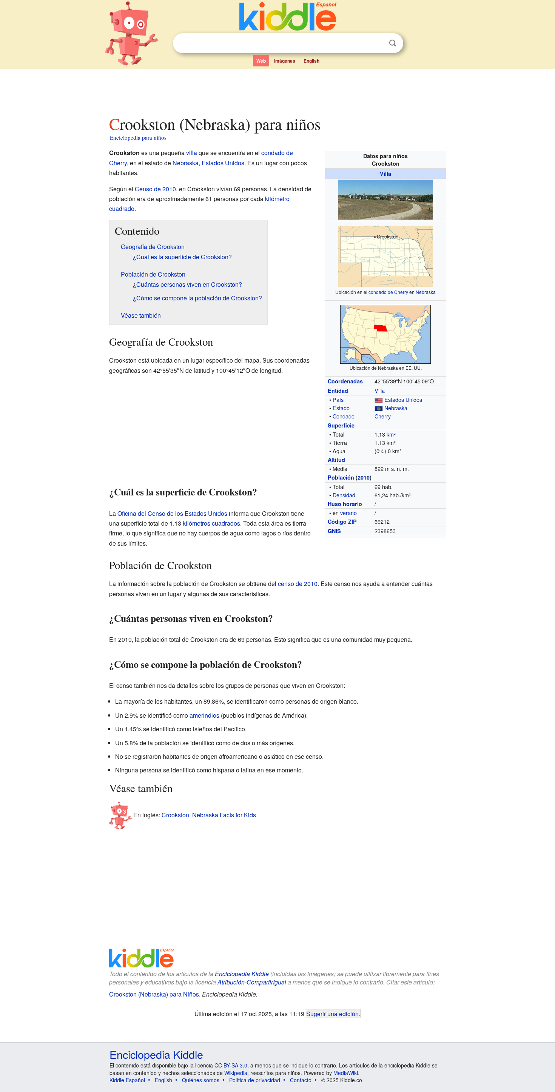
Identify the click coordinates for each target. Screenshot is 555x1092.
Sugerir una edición (332, 1013)
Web (261, 60)
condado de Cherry (388, 292)
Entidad (338, 390)
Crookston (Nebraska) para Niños (154, 994)
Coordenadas (345, 381)
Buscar (393, 43)
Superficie (341, 425)
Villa (385, 173)
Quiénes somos (200, 1080)
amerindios (204, 715)
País (338, 399)
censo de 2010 (298, 583)
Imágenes (284, 60)
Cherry (383, 416)
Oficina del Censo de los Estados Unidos (172, 513)
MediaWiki (345, 1073)
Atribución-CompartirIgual (251, 982)
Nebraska (426, 292)
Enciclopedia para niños (138, 137)
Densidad (344, 495)
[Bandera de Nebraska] (379, 408)
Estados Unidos (403, 399)
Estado (341, 408)
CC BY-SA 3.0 (230, 1065)
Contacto (300, 1080)
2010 (364, 477)
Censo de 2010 (155, 189)
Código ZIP (342, 521)
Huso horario (345, 504)
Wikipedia (235, 1073)
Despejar (377, 43)
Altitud (336, 459)
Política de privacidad (254, 1080)
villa (191, 152)
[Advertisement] (277, 90)
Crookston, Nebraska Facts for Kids (209, 815)
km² (391, 434)
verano (348, 513)
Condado (344, 416)
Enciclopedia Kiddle (242, 973)
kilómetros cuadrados (211, 523)
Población (341, 477)
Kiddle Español (127, 1080)
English (311, 60)
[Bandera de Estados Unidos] (379, 399)
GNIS (334, 531)
